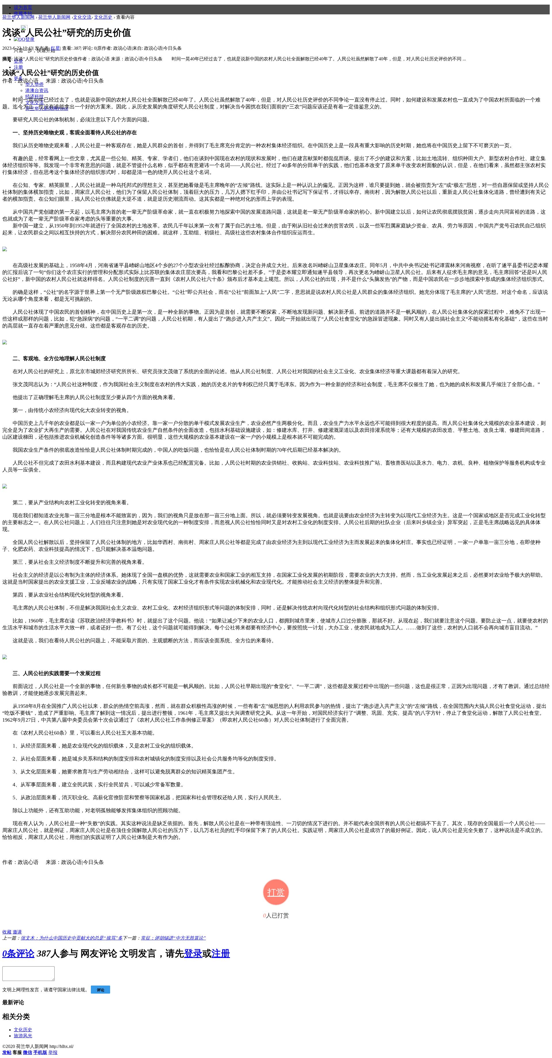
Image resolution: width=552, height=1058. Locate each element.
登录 (193, 953)
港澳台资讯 (36, 90)
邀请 (17, 931)
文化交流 (82, 17)
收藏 (7, 931)
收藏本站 (23, 13)
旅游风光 (23, 1035)
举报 (52, 1052)
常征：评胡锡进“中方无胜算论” (173, 938)
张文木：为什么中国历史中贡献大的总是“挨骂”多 (71, 938)
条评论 (18, 953)
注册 (18, 67)
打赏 (276, 892)
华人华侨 (34, 84)
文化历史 (103, 17)
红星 (55, 48)
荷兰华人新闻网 (18, 17)
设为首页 (23, 7)
